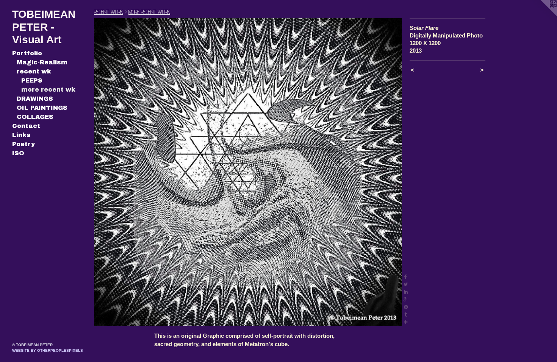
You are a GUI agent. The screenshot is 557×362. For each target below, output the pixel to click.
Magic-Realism (42, 62)
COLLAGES (35, 117)
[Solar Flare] (248, 172)
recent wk (34, 71)
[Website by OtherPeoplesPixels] (542, 15)
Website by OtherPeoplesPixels (47, 350)
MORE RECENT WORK (149, 12)
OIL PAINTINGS (42, 108)
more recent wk (48, 89)
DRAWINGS (35, 98)
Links (21, 135)
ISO (18, 153)
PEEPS (31, 80)
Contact (26, 126)
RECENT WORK (108, 12)
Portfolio (27, 53)
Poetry (23, 144)
